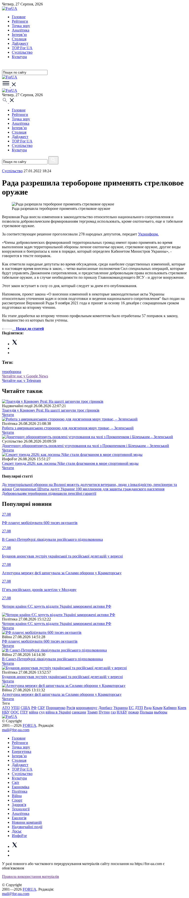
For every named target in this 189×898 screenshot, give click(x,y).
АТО (6, 708)
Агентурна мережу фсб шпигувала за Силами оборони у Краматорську (62, 694)
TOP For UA (22, 48)
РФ (34, 708)
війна (33, 712)
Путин (104, 712)
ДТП (139, 708)
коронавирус (86, 708)
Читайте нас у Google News (25, 376)
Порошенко (55, 708)
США (25, 708)
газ (113, 712)
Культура (19, 57)
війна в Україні (58, 712)
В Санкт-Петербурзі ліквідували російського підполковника (52, 659)
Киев (182, 708)
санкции (79, 712)
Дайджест (20, 43)
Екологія (19, 818)
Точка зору (21, 26)
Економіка (20, 787)
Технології (21, 809)
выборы (160, 712)
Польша (146, 712)
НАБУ (122, 712)
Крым (157, 708)
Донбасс (105, 708)
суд (42, 712)
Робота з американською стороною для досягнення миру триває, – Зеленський (68, 428)
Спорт (17, 800)
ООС (15, 712)
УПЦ (15, 708)
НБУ (6, 712)
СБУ (41, 708)
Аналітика (20, 30)
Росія (70, 708)
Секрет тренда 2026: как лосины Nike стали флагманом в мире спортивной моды (70, 463)
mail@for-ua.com (15, 730)
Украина (120, 708)
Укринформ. (148, 234)
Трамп (92, 712)
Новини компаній (27, 822)
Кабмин (170, 708)
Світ (15, 782)
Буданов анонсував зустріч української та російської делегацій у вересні (62, 677)
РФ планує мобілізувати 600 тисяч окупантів (40, 641)
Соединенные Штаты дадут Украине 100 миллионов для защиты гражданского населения (88, 489)
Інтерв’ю (19, 34)
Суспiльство (22, 52)
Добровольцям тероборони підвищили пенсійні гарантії (49, 493)
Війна (17, 796)
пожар (133, 712)
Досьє (17, 831)
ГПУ (24, 712)
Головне (19, 17)
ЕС (131, 708)
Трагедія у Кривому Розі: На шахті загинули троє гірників (50, 410)
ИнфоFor (19, 836)
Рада (148, 708)
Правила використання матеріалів (30, 876)
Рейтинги (20, 21)
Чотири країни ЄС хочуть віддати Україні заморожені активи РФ (56, 623)
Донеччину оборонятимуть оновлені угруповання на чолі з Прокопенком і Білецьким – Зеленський (85, 446)
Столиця (19, 39)
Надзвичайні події (27, 827)
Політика (19, 791)
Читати (8, 415)
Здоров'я (19, 805)
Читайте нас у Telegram (21, 380)
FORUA (29, 725)
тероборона (11, 372)
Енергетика (21, 751)
